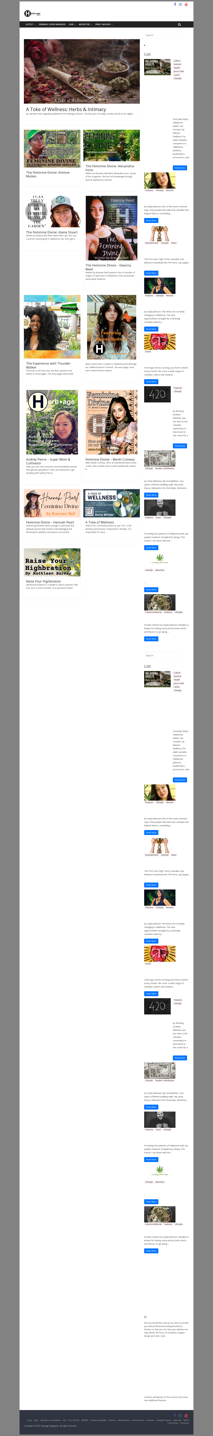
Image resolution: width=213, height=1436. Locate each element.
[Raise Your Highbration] (52, 550)
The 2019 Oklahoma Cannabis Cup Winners (161, 249)
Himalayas (149, 1383)
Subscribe (177, 1420)
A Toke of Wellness (99, 522)
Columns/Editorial (153, 612)
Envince (147, 1352)
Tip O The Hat (73, 1420)
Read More (180, 167)
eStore (147, 1356)
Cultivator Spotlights (98, 1420)
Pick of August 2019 (159, 617)
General (177, 64)
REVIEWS (84, 1420)
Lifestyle (178, 78)
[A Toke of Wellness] (111, 490)
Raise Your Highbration (43, 581)
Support (148, 1273)
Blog (146, 1296)
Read (36, 1420)
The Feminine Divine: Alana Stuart (52, 232)
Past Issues (184, 1423)
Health (177, 67)
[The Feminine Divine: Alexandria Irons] (111, 131)
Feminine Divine (138, 1420)
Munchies (159, 570)
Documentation (151, 1278)
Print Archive (102, 24)
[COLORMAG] (151, 1317)
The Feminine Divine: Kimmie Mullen (48, 174)
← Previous (32, 607)
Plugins (147, 1291)
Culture (177, 60)
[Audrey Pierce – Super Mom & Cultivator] (52, 391)
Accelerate (149, 1370)
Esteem (147, 1379)
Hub (71, 24)
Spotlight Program (163, 1420)
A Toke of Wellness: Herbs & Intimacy (66, 109)
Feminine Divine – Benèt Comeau (110, 459)
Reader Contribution (164, 468)
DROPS (186, 1420)
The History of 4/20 (180, 400)
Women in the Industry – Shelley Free (163, 302)
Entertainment (151, 243)
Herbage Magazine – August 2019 (166, 358)
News (173, 243)
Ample (147, 1361)
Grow (158, 517)
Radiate (147, 1374)
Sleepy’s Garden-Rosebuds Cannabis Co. (164, 524)
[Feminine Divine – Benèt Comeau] (111, 391)
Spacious (148, 1365)
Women (169, 190)
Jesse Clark (179, 71)
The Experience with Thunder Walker (48, 365)
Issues (148, 351)
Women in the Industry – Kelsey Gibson (163, 197)
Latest (29, 24)
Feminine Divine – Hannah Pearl (50, 522)
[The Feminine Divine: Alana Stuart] (52, 197)
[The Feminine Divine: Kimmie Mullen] (52, 131)
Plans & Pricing (151, 1300)
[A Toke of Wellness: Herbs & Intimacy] (82, 40)
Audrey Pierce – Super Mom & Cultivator (48, 461)
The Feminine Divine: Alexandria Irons (109, 168)
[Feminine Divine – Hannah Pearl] (52, 490)
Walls (148, 473)
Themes (148, 1287)
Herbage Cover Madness (52, 24)
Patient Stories (124, 1420)
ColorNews (149, 1388)
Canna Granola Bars (159, 575)
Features (149, 190)
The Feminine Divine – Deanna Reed (108, 267)
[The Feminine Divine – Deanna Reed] (111, 197)
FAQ (146, 1282)
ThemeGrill (149, 1269)
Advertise (84, 24)
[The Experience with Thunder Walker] (52, 296)
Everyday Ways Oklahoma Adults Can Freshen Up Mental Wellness (181, 97)
